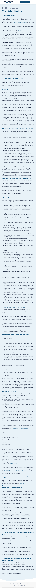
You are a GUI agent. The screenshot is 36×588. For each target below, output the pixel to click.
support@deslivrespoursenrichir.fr (20, 22)
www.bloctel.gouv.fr (13, 463)
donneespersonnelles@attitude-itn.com (19, 428)
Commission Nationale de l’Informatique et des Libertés (14, 470)
